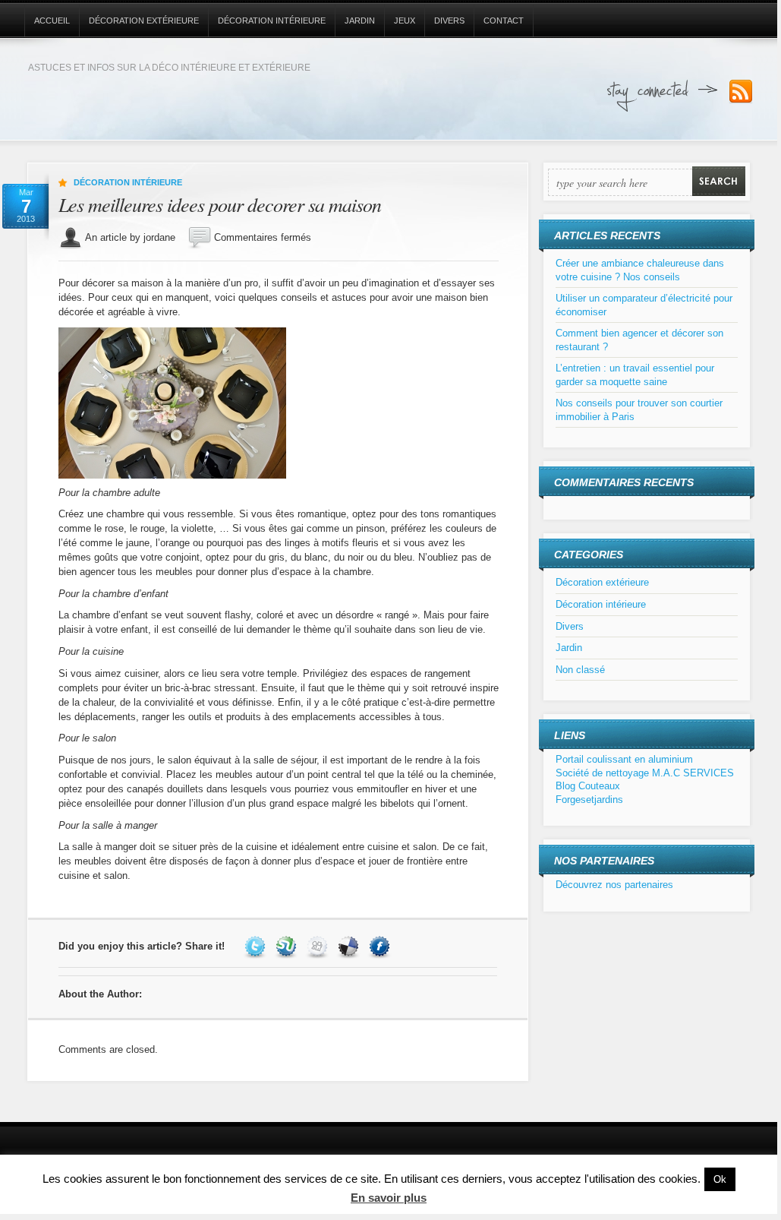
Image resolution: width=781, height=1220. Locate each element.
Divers (449, 20)
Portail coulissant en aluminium (624, 759)
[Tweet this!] (257, 946)
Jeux (404, 20)
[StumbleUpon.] (288, 946)
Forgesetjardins (589, 799)
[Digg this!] (319, 946)
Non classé (580, 669)
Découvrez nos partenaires (614, 884)
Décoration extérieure (144, 20)
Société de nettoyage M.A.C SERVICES (645, 773)
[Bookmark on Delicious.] (350, 946)
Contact (503, 20)
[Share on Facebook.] (381, 946)
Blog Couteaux (588, 786)
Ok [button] (719, 1179)
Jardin (360, 20)
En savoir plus (389, 1197)
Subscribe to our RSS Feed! (741, 92)
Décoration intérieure (272, 20)
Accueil (52, 20)
